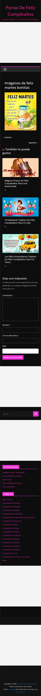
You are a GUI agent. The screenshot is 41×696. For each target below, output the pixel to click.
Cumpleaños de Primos (10, 542)
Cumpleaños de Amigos (11, 510)
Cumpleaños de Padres (10, 532)
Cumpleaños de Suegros (11, 550)
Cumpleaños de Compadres (12, 514)
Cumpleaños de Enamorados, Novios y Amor (18, 517)
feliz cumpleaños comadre (12, 476)
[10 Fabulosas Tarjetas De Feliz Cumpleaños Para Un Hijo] (20, 199)
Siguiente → (34, 142)
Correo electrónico (10, 335)
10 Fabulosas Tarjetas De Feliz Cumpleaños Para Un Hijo (20, 221)
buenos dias (6, 480)
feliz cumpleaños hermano (12, 483)
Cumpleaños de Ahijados (11, 507)
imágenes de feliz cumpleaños (13, 472)
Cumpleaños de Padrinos (11, 535)
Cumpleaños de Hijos (10, 525)
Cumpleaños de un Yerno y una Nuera (16, 557)
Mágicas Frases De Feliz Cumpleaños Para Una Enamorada (16, 183)
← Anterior (7, 137)
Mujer (4, 560)
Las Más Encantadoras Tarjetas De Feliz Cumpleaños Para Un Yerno (20, 259)
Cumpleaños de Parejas (11, 539)
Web (4, 346)
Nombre (6, 325)
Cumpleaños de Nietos (10, 528)
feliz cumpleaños (8, 487)
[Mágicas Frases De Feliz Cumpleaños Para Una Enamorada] (20, 159)
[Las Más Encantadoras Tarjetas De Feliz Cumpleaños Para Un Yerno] (20, 235)
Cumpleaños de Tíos (9, 553)
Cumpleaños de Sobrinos (11, 546)
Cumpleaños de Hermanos (12, 521)
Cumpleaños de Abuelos (11, 503)
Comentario (8, 295)
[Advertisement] (20, 42)
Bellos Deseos (7, 499)
